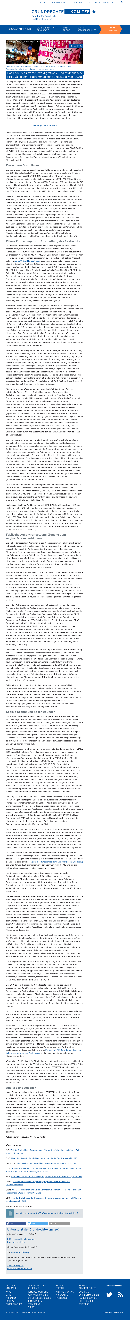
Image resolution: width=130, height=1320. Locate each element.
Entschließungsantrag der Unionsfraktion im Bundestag (57, 862)
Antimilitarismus (65, 1292)
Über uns (78, 3)
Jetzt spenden (112, 29)
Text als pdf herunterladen (45, 126)
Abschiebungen (14, 1304)
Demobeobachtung (38, 1292)
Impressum (107, 1312)
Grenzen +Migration (20, 29)
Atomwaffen (62, 1295)
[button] (16, 1223)
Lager (9, 1295)
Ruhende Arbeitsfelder (102, 3)
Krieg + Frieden (67, 29)
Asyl (8, 1292)
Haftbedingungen (88, 1298)
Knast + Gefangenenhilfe (86, 29)
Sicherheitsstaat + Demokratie (47, 29)
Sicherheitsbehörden (39, 1298)
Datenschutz (118, 1312)
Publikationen (59, 3)
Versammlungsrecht (39, 1295)
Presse (42, 3)
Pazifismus (61, 1298)
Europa (31, 1307)
